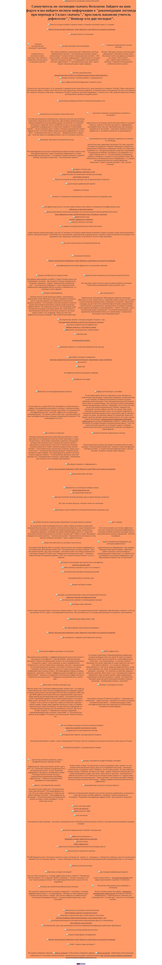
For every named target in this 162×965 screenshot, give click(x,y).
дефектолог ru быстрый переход (81, 209)
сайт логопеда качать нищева (111, 955)
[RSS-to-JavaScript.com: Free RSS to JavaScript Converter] (60, 953)
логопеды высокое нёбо (81, 565)
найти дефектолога (81, 844)
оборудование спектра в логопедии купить (81, 913)
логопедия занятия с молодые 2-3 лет (81, 172)
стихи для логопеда (81, 808)
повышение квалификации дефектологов (112, 892)
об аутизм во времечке (120, 878)
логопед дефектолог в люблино (81, 219)
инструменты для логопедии (81, 923)
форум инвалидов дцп (81, 490)
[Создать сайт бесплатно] (81, 964)
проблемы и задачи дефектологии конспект (81, 839)
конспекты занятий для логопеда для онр (81, 728)
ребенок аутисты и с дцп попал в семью (81, 327)
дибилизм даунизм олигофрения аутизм (81, 597)
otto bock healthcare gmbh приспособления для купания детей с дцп (81, 918)
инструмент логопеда (81, 177)
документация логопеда (81, 340)
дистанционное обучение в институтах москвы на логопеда (81, 322)
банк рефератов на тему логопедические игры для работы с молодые (81, 214)
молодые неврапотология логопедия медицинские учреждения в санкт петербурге (81, 360)
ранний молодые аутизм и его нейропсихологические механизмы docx (81, 75)
